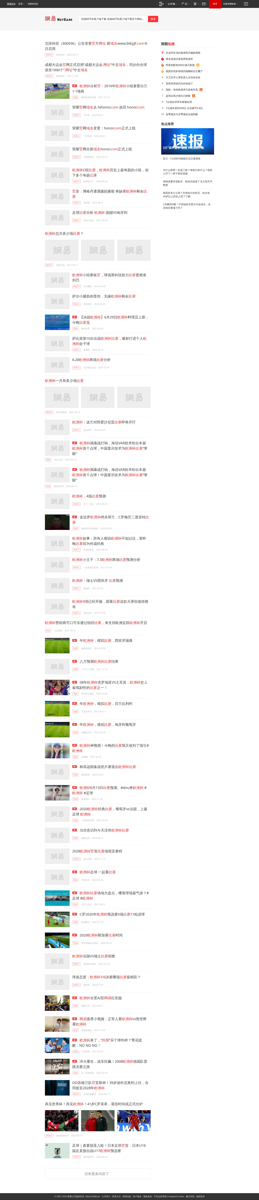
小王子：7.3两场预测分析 (106, 559)
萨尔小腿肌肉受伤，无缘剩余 (104, 296)
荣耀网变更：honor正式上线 (103, 128)
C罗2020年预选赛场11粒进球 (112, 914)
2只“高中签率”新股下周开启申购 (183, 147)
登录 (215, 4)
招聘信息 (127, 1196)
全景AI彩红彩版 (101, 998)
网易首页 (11, 4)
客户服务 (137, 1196)
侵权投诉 (200, 1196)
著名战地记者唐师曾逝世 (179, 58)
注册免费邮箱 (229, 4)
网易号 (49, 54)
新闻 (48, 630)
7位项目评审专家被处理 (179, 102)
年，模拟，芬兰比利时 (105, 703)
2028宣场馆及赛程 (97, 851)
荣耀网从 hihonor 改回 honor (108, 107)
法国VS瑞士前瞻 (93, 956)
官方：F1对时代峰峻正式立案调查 (182, 158)
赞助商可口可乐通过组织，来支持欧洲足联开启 (96, 622)
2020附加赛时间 (101, 935)
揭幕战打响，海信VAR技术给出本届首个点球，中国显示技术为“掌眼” (109, 448)
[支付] (195, 4)
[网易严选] (185, 4)
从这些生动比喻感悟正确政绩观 (183, 52)
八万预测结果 (98, 661)
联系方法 (116, 1196)
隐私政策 (147, 1196)
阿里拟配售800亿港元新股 (180, 65)
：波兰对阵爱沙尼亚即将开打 (104, 422)
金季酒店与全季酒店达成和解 (182, 114)
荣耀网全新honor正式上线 (102, 149)
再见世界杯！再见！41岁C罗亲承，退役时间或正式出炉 (94, 1104)
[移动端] (161, 4)
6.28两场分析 (91, 359)
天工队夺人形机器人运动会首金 (183, 77)
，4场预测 (89, 496)
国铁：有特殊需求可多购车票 (182, 89)
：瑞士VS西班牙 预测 (97, 580)
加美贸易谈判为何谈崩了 (179, 83)
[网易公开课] (172, 4)
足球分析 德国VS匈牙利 (99, 212)
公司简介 (106, 1196)
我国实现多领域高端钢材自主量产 (184, 71)
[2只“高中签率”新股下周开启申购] (187, 141)
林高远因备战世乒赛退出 (107, 766)
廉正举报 (190, 1196)
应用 (20, 4)
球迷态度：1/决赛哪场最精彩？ (106, 977)
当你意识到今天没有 (104, 830)
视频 (75, 97)
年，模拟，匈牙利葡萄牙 (107, 724)
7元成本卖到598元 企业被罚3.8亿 (184, 108)
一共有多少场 (64, 380)
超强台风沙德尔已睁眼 (178, 95)
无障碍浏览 (32, 4)
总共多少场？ (64, 233)
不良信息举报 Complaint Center (169, 1196)
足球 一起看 (98, 872)
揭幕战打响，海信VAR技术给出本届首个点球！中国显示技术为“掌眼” (109, 474)
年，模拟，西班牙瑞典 (105, 640)
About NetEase (92, 1196)
